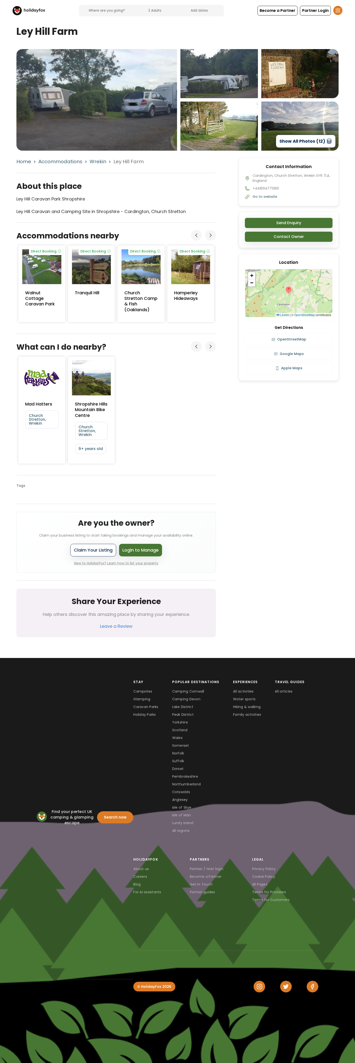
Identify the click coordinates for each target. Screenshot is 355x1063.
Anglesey (180, 799)
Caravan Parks (145, 706)
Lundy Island (182, 822)
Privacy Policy (264, 868)
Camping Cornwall (188, 691)
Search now (115, 817)
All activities (243, 691)
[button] (277, 10)
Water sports (244, 699)
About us (141, 868)
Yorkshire (180, 722)
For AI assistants (147, 892)
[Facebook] (312, 986)
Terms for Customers (271, 899)
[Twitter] (286, 986)
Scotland (180, 730)
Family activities (247, 714)
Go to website (265, 196)
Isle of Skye (182, 807)
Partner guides (202, 892)
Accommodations (60, 161)
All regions (181, 830)
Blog (137, 884)
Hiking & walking (247, 706)
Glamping (141, 699)
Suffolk (178, 761)
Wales (177, 737)
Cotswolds (181, 792)
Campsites (142, 691)
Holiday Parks (144, 714)
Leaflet (284, 315)
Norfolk (178, 753)
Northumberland (186, 784)
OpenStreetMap (304, 315)
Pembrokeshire (185, 776)
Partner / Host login (206, 868)
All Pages (259, 884)
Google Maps (292, 353)
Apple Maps (291, 368)
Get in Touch (201, 884)
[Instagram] (259, 986)
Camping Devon (186, 699)
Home (23, 161)
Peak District (183, 714)
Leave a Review (116, 626)
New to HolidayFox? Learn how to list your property (116, 563)
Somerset (180, 745)
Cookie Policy (263, 876)
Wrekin (98, 161)
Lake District (182, 706)
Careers (140, 876)
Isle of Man (181, 815)
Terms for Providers (269, 892)
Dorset (178, 768)
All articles (283, 691)
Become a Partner (205, 876)
